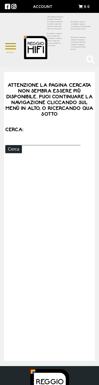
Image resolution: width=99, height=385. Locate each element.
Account (42, 6)
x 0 (86, 6)
